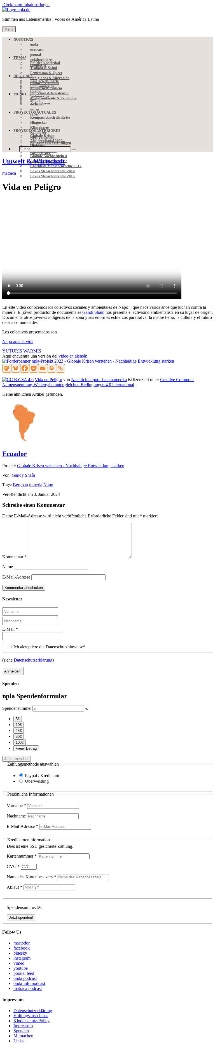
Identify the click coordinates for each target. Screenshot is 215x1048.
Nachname (17, 816)
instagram (22, 958)
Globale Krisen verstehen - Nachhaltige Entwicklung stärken (70, 465)
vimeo (18, 963)
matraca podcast (27, 988)
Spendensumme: (16, 708)
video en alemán (73, 356)
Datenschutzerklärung (33, 660)
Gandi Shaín (93, 312)
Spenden (21, 1030)
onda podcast (25, 978)
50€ (19, 736)
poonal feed (23, 973)
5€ (18, 719)
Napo (48, 484)
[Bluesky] (15, 368)
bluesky (20, 953)
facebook (21, 948)
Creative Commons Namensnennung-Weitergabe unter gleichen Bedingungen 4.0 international (98, 382)
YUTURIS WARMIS (21, 351)
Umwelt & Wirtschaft (33, 161)
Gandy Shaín (23, 475)
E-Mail (10, 629)
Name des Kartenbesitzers (31, 876)
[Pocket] (33, 368)
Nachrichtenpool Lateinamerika (99, 379)
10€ (19, 725)
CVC (13, 866)
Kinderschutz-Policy (31, 1020)
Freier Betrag (26, 748)
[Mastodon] (6, 368)
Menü (8, 29)
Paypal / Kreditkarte (42, 775)
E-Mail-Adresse (16, 577)
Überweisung (37, 781)
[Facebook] (24, 368)
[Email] (42, 368)
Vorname (16, 805)
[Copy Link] (60, 368)
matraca (9, 173)
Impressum (23, 1025)
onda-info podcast (29, 983)
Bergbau (20, 484)
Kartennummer (22, 856)
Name (7, 566)
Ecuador (14, 453)
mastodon (22, 943)
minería (35, 484)
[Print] (51, 368)
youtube (20, 968)
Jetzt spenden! (16, 759)
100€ (20, 742)
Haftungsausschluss (30, 1015)
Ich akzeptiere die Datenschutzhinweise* (48, 646)
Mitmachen (23, 1035)
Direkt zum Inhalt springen (26, 4)
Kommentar (14, 556)
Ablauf (14, 887)
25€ (19, 731)
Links (18, 1040)
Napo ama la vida (17, 341)
